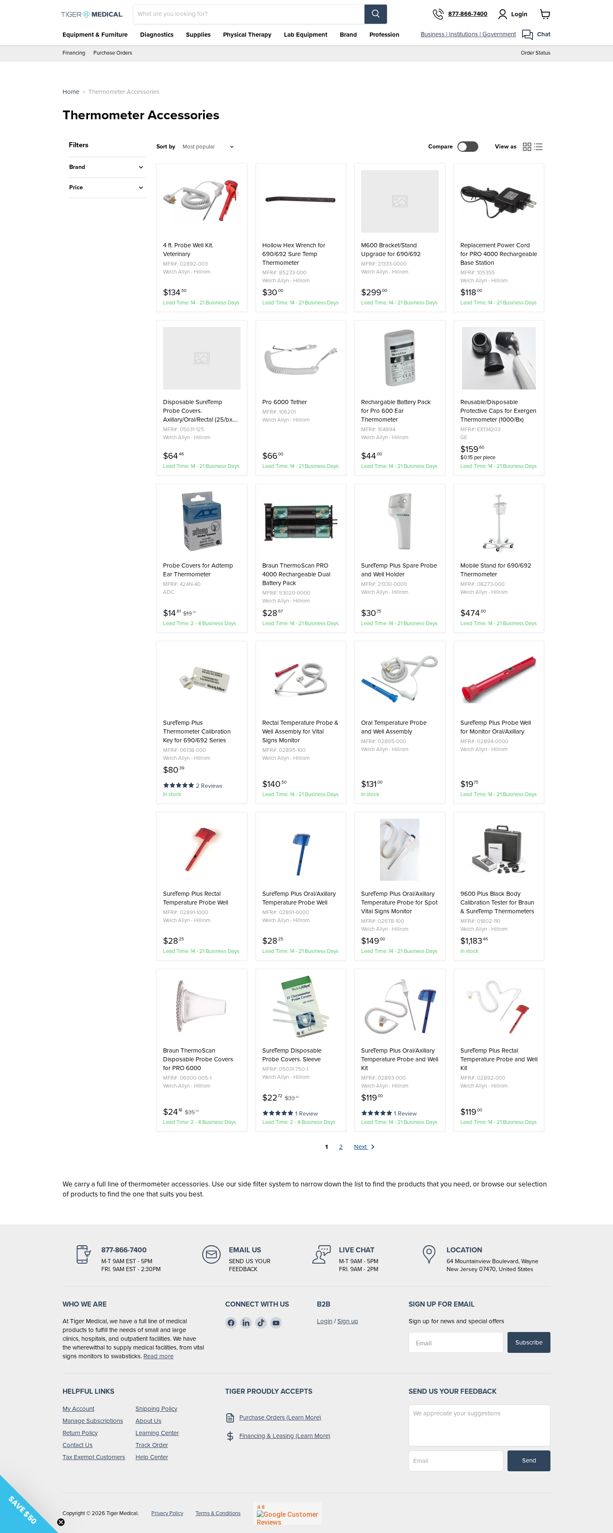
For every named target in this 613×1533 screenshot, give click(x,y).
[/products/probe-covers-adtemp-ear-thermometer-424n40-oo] (202, 521)
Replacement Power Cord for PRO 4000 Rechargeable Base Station (498, 254)
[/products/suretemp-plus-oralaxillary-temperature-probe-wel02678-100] (400, 850)
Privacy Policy (167, 1513)
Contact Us (78, 1445)
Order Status (535, 53)
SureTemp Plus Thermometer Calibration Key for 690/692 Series (197, 732)
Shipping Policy (156, 1408)
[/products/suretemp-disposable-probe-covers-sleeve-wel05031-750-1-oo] (301, 1006)
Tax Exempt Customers (94, 1457)
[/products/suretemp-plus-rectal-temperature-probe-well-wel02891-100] (202, 850)
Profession (384, 34)
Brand (348, 34)
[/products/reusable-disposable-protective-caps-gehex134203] (499, 358)
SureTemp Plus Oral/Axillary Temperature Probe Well (299, 898)
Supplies (198, 34)
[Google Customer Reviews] (287, 1513)
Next (361, 1146)
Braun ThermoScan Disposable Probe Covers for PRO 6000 (198, 1059)
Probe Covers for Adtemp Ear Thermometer (198, 570)
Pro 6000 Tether (284, 402)
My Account (78, 1408)
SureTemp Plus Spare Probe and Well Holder (399, 570)
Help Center (152, 1457)
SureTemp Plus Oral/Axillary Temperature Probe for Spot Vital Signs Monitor (399, 903)
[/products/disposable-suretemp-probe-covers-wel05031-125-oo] (202, 358)
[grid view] (527, 147)
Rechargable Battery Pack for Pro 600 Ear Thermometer (396, 411)
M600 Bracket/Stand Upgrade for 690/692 (391, 250)
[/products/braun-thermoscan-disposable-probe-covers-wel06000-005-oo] (202, 1006)
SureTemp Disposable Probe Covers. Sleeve (292, 1055)
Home (71, 91)
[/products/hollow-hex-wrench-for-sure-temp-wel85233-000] (301, 201)
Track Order (152, 1445)
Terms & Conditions (218, 1513)
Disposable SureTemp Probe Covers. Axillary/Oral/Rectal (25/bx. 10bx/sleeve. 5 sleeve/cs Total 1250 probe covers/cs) (200, 411)
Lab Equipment (305, 34)
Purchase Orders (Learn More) (280, 1417)
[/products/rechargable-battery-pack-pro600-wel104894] (400, 358)
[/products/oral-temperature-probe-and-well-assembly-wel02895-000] (400, 679)
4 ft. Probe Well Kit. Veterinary (188, 250)
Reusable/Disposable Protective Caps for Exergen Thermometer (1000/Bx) (498, 411)
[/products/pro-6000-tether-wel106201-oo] (301, 358)
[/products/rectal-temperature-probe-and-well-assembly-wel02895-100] (301, 679)
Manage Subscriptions (93, 1420)
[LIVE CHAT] (345, 1259)
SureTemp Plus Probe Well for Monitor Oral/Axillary (495, 727)
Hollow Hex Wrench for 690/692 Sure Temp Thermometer (293, 254)
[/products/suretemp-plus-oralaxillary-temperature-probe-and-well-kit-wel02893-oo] (400, 1006)
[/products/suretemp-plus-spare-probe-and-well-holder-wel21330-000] (400, 521)
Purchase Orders (112, 53)
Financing (74, 53)
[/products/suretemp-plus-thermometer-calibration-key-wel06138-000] (202, 679)
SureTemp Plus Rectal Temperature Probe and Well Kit (499, 1059)
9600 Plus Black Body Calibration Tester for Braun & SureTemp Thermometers (497, 903)
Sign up (347, 1321)
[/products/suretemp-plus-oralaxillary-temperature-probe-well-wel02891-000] (301, 850)
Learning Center (157, 1433)
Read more (158, 1356)
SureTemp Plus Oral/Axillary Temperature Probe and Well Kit (399, 1059)
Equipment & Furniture (95, 34)
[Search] (375, 14)
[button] (179, 784)
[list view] (539, 147)
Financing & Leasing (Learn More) (284, 1435)
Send (529, 1460)
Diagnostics (156, 34)
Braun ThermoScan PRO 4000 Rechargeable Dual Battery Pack (296, 574)
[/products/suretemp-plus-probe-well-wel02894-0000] (499, 679)
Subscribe (529, 1342)
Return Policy (80, 1433)
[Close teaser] (61, 1522)
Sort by (165, 146)
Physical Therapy (247, 34)
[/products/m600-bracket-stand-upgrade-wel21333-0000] (400, 201)
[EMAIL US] (236, 1259)
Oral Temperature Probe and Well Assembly (394, 727)
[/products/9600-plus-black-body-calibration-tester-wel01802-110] (499, 850)
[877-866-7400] (118, 1259)
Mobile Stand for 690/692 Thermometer (495, 570)
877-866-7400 (467, 14)
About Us (148, 1420)
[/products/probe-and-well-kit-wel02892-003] (202, 201)
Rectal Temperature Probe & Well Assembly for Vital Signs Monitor (300, 732)
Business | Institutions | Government (468, 34)
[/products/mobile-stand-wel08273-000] (499, 521)
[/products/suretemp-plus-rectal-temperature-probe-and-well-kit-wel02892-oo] (499, 1006)
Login (324, 1321)
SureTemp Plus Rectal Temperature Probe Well (195, 898)
